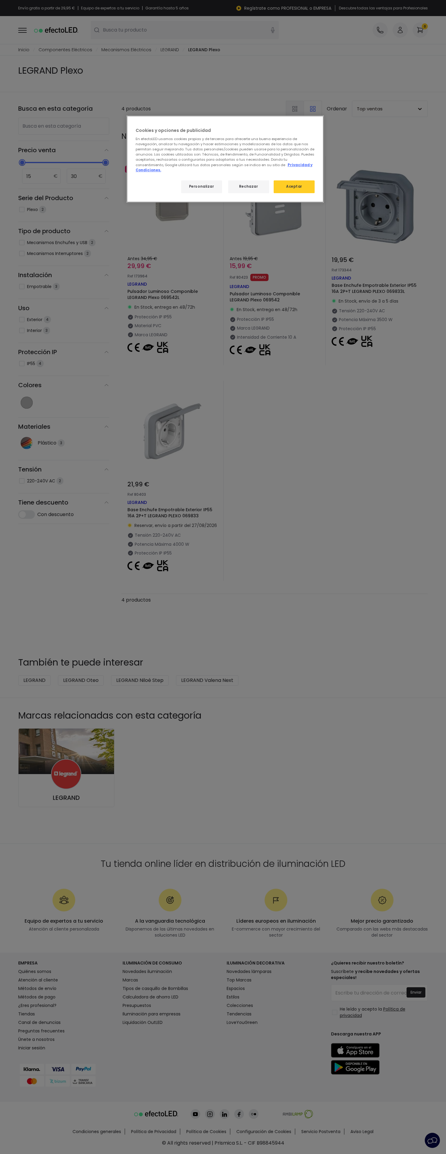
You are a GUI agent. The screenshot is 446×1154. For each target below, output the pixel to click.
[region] (225, 159)
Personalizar (201, 186)
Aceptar (294, 186)
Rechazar (248, 186)
